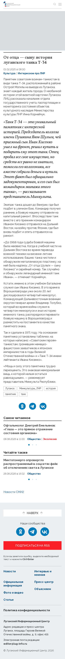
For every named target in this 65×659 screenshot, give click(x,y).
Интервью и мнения (42, 573)
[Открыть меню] (60, 4)
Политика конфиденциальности (26, 610)
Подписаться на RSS (32, 545)
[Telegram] (32, 406)
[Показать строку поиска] (54, 4)
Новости (9, 571)
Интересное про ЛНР (31, 73)
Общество (34, 439)
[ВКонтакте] (43, 406)
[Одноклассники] (22, 406)
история (51, 388)
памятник (10, 394)
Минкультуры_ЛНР (30, 388)
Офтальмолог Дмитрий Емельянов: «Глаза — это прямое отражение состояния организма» (29, 429)
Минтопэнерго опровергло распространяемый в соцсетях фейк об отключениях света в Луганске (30, 463)
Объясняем (42, 589)
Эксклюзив (50, 439)
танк (23, 394)
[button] (29, 445)
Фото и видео (13, 592)
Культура (9, 73)
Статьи (8, 599)
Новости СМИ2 (13, 492)
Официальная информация (13, 583)
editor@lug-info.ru (15, 643)
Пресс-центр (44, 582)
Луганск (10, 388)
